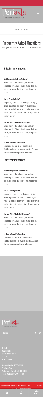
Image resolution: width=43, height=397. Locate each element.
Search (21, 393)
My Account (7, 393)
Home (17, 29)
